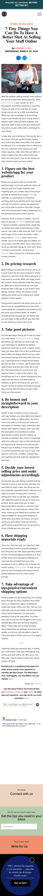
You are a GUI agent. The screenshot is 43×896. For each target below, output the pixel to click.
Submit (40, 826)
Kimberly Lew (23, 48)
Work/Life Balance (21, 24)
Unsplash (38, 683)
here (10, 679)
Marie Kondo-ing (8, 103)
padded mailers (20, 567)
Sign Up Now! (20, 883)
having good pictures (25, 338)
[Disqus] (21, 745)
